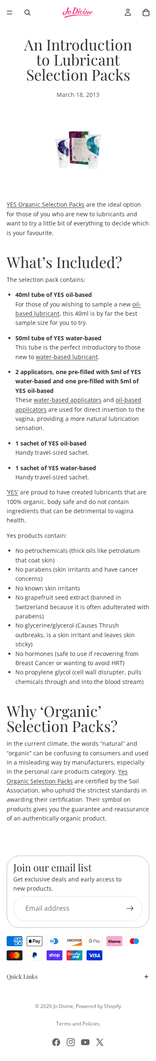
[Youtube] (85, 1042)
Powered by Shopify (98, 1006)
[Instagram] (71, 1042)
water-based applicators (68, 400)
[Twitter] (100, 1042)
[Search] (27, 12)
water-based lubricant (67, 357)
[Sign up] (130, 908)
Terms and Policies (78, 1023)
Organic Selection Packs (45, 204)
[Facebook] (56, 1042)
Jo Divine (63, 1006)
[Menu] (9, 12)
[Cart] (146, 12)
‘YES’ (12, 492)
